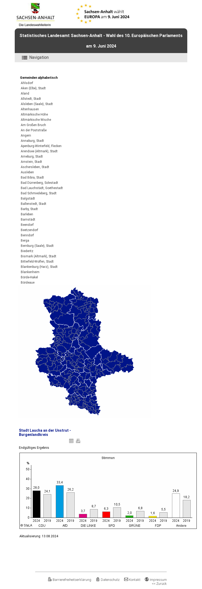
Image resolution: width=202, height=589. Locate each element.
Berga (25, 240)
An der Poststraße (34, 130)
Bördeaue (27, 282)
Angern (26, 135)
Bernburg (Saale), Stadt (37, 246)
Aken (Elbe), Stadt (33, 88)
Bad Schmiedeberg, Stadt (39, 193)
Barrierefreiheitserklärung (72, 580)
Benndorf (27, 235)
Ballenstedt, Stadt (33, 204)
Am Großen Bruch (33, 125)
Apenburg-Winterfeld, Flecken (41, 146)
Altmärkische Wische (36, 120)
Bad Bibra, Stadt (32, 177)
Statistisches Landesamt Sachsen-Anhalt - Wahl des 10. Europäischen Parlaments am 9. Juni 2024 (101, 41)
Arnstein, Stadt (31, 162)
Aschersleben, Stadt (35, 167)
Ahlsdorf (27, 83)
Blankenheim (30, 272)
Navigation (39, 57)
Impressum (158, 580)
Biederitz (27, 251)
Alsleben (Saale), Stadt (37, 104)
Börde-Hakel (29, 277)
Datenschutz (110, 580)
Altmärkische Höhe (34, 114)
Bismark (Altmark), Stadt (38, 256)
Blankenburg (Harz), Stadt (39, 267)
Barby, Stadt (29, 209)
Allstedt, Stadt (31, 99)
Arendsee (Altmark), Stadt (39, 151)
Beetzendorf (29, 230)
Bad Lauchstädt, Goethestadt (42, 188)
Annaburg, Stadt (32, 141)
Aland (25, 93)
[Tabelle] (71, 442)
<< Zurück (159, 584)
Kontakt (134, 580)
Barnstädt (28, 219)
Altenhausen (30, 109)
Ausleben (27, 172)
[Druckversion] (78, 442)
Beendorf (27, 225)
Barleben (27, 214)
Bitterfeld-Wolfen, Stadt (37, 261)
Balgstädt (28, 198)
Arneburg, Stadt (32, 156)
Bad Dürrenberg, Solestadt (39, 183)
